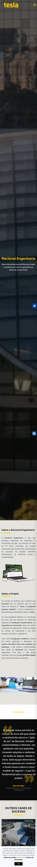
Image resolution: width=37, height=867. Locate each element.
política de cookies (10, 857)
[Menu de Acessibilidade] (34, 305)
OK (18, 864)
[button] (3, 687)
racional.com (18, 712)
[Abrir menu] (34, 5)
